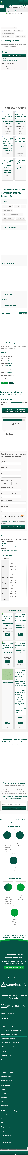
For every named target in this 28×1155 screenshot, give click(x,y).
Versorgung (8, 294)
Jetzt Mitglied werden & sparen (14, 967)
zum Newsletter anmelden (8, 1038)
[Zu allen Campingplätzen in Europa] (14, 987)
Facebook (3, 1089)
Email (3, 473)
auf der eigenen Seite (21, 896)
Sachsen (10, 363)
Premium (24, 109)
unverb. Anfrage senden (14, 55)
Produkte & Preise (6, 1059)
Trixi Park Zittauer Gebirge (8, 122)
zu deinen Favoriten (6, 1135)
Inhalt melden (15, 745)
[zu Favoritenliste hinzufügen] (2, 14)
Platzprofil (7, 201)
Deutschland (7, 365)
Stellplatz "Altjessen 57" (20, 122)
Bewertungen (19, 11)
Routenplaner (24, 313)
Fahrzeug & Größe (10, 227)
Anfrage (25, 11)
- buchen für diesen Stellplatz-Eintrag (14, 922)
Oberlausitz (10, 372)
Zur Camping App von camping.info (10, 1042)
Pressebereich (4, 1105)
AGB (2, 1118)
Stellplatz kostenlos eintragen (9, 1034)
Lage (8, 11)
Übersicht (3, 11)
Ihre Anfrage (5, 506)
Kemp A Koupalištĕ (7, 682)
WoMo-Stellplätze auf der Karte (9, 1022)
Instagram (3, 1093)
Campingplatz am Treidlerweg (20, 168)
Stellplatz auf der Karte (9, 59)
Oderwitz (7, 361)
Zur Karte (4, 543)
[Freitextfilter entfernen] (21, 2)
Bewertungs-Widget (6, 1076)
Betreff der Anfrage (6, 500)
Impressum (4, 1114)
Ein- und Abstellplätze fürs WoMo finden (11, 1030)
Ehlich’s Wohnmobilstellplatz (20, 718)
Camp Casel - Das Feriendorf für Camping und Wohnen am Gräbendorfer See (7, 150)
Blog (2, 1101)
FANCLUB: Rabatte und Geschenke (10, 1047)
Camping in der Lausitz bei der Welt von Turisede (8, 172)
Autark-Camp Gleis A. (20, 651)
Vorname (4, 461)
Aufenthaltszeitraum (7, 480)
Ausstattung (6, 258)
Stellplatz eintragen (6, 1127)
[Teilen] (22, 1153)
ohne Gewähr (22, 742)
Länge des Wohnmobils (7, 487)
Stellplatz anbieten (6, 1055)
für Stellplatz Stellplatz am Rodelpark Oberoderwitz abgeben (7, 846)
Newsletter (4, 1097)
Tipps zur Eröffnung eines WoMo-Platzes (12, 1068)
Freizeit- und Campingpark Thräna (20, 146)
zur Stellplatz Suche (1, 6)
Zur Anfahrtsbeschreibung (9, 546)
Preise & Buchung (8, 263)
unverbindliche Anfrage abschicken (13, 527)
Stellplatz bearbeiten (6, 1080)
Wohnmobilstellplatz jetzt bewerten (14, 410)
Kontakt (12, 382)
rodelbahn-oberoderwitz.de (16, 66)
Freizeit (4, 299)
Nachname (4, 467)
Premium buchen (6, 1064)
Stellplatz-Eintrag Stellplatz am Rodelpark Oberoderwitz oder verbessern (8, 898)
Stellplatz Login (6, 1142)
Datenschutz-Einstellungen (8, 1013)
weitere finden (20, 843)
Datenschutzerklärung (8, 521)
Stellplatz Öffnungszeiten (10, 60)
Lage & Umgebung (10, 305)
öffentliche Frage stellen (14, 808)
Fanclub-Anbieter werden (7, 1072)
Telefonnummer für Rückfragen (10, 494)
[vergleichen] (2, 17)
